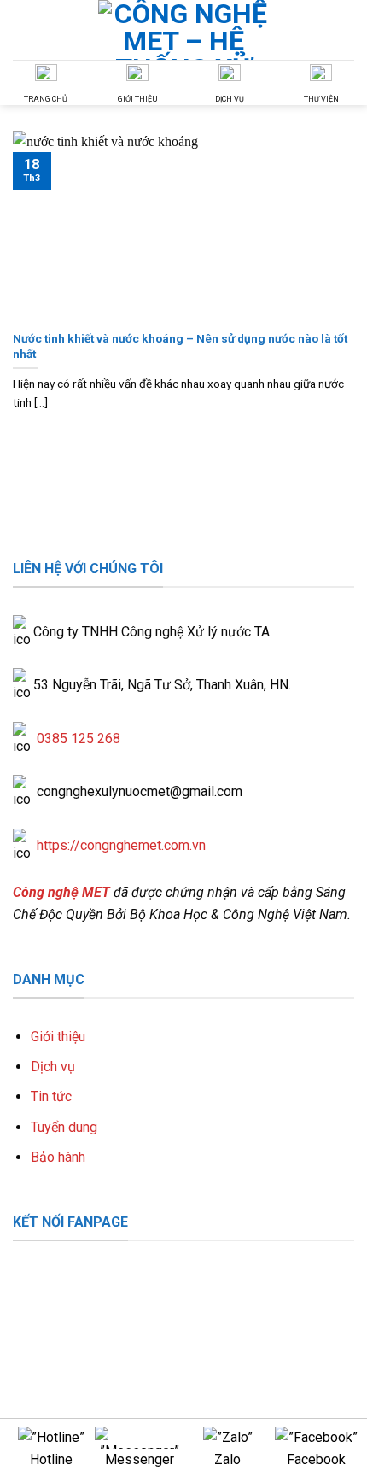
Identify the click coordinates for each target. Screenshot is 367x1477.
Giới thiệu (58, 1037)
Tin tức (51, 1096)
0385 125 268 (78, 738)
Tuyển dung (64, 1127)
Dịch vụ (53, 1066)
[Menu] (344, 29)
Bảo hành (58, 1157)
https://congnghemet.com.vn (121, 845)
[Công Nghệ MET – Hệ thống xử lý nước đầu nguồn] (183, 30)
